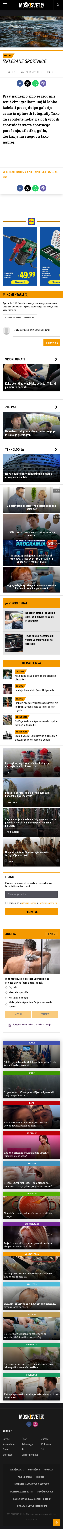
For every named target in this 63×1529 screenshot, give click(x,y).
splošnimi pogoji (28, 903)
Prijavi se (52, 342)
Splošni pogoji (45, 1491)
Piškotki (40, 1477)
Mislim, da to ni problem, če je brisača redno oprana (31, 1004)
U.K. (14, 72)
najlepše (52, 172)
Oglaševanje (17, 1469)
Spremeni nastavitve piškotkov (31, 1484)
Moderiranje (25, 1477)
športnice (40, 172)
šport (30, 172)
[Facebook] (20, 83)
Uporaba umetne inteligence (31, 1506)
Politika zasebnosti (21, 1491)
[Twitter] (27, 83)
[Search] (58, 5)
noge (5, 172)
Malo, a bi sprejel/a (18, 992)
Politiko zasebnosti (48, 903)
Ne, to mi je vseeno (18, 997)
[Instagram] (35, 1424)
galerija (21, 172)
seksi (12, 172)
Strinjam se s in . (33, 903)
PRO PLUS (48, 1469)
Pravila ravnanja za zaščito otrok (31, 1499)
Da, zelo (13, 987)
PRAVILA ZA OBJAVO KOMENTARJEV (19, 318)
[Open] (8, 5)
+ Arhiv (51, 934)
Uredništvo (33, 1469)
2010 (5, 177)
